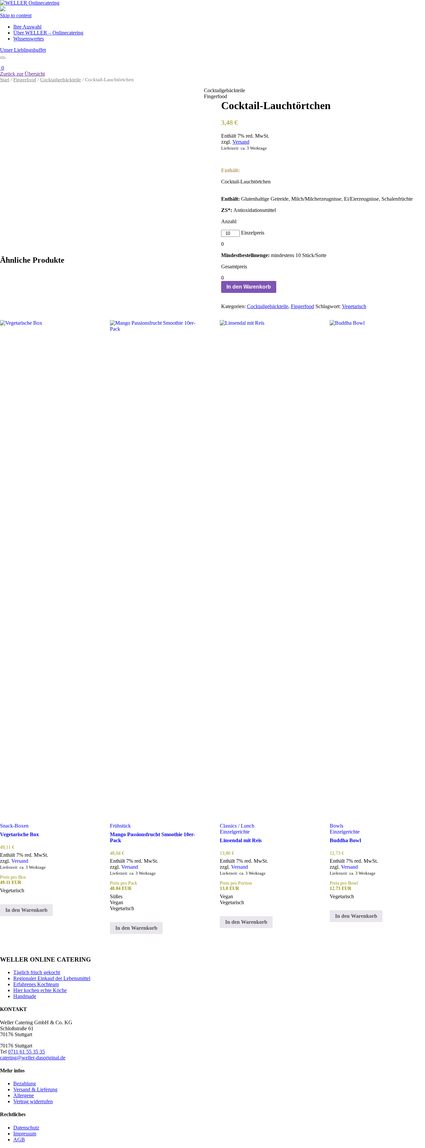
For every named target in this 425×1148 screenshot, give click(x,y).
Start (4, 79)
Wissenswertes (28, 38)
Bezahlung (24, 1083)
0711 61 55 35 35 (26, 1051)
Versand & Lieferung (35, 1089)
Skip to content (16, 15)
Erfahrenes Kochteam (36, 984)
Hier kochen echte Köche (40, 990)
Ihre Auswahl (27, 27)
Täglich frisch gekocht (36, 972)
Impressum (24, 1133)
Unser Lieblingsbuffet (23, 50)
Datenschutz (26, 1127)
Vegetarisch (354, 306)
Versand (240, 142)
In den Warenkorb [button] (26, 910)
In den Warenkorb (248, 287)
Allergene (23, 1095)
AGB (19, 1139)
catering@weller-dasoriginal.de (32, 1057)
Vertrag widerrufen (33, 1101)
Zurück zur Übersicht (22, 74)
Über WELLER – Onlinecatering (48, 32)
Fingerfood (24, 79)
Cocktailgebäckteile (60, 79)
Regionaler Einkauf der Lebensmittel (51, 978)
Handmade (24, 996)
